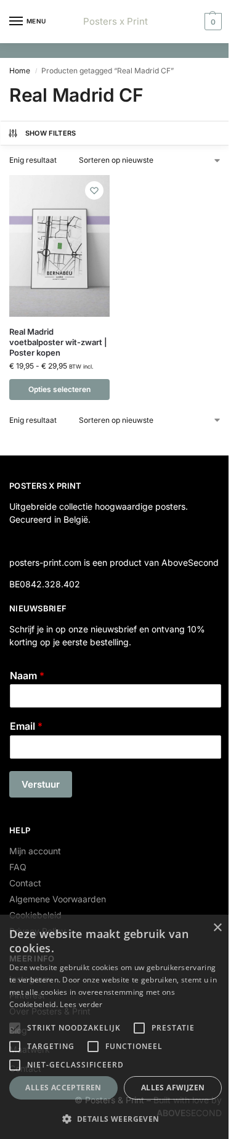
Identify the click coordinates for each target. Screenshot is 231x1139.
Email (26, 726)
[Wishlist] (94, 190)
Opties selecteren (59, 389)
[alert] (115, 1027)
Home (19, 70)
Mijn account (35, 851)
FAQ (17, 867)
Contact (25, 883)
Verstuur (41, 784)
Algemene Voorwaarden (57, 899)
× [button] (217, 928)
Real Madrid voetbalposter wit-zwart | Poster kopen (58, 342)
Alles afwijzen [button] (173, 1087)
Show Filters (50, 133)
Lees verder (81, 1004)
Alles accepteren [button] (63, 1087)
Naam (27, 675)
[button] (211, 21)
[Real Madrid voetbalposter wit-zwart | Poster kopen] (59, 246)
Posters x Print (115, 21)
